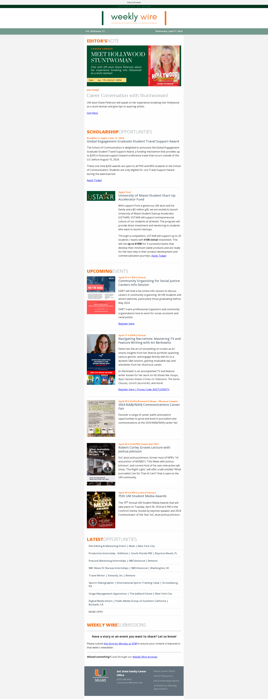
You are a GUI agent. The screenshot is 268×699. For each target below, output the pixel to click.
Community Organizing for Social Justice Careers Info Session (149, 283)
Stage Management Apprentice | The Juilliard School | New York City (130, 593)
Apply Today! (158, 255)
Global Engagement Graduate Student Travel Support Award (133, 141)
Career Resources (163, 675)
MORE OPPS (96, 612)
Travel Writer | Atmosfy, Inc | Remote (112, 575)
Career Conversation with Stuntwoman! (127, 95)
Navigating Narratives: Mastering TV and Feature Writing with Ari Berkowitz (149, 341)
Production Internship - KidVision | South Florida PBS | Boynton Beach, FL (133, 553)
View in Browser (134, 2)
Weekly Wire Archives (144, 657)
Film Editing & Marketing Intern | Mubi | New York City (122, 546)
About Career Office (164, 671)
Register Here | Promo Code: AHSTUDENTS (143, 389)
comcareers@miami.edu (130, 682)
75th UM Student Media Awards (142, 496)
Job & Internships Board (166, 680)
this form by (120, 643)
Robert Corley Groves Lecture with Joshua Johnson (144, 449)
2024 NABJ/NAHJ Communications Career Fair (149, 406)
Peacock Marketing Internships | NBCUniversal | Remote (123, 560)
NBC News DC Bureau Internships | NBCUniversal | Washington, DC (129, 568)
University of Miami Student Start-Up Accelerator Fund (146, 197)
